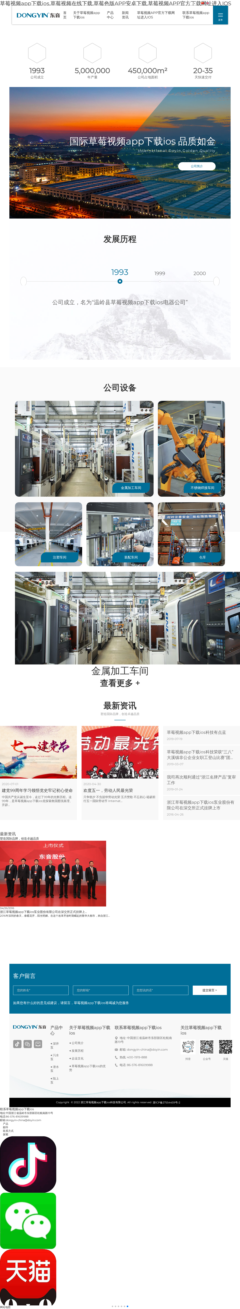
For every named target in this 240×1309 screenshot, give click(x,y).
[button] (216, 281)
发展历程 (78, 1050)
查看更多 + (120, 683)
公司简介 (197, 166)
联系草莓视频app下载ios (195, 15)
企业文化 (78, 1058)
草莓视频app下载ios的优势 (87, 1068)
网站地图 (5, 1307)
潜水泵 (54, 1069)
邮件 (4, 1127)
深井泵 (54, 1045)
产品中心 (110, 15)
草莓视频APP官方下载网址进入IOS (156, 15)
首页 (65, 15)
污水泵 (54, 1057)
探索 (4, 1134)
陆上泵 (54, 1080)
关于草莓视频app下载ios (86, 15)
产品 (4, 1123)
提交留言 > (209, 990)
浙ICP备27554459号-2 (166, 1102)
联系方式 (7, 1131)
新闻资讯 (125, 15)
